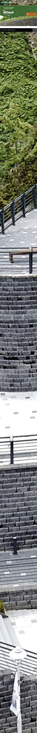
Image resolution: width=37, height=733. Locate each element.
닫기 (34, 30)
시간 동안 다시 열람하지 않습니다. (8, 30)
